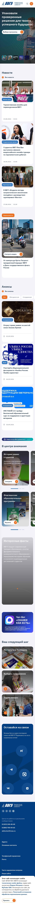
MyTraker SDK (7, 887)
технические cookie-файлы (12, 883)
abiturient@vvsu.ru (9, 831)
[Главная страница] (7, 805)
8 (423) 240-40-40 (8, 824)
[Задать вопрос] (5, 713)
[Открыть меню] (31, 3)
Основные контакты (9, 845)
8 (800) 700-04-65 (8, 828)
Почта (4, 859)
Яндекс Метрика (16, 885)
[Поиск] (27, 3)
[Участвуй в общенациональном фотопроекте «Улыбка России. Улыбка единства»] (17, 364)
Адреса (4, 842)
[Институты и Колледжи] (5, 665)
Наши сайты (6, 873)
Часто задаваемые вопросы (12, 870)
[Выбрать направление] (5, 689)
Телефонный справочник (11, 856)
